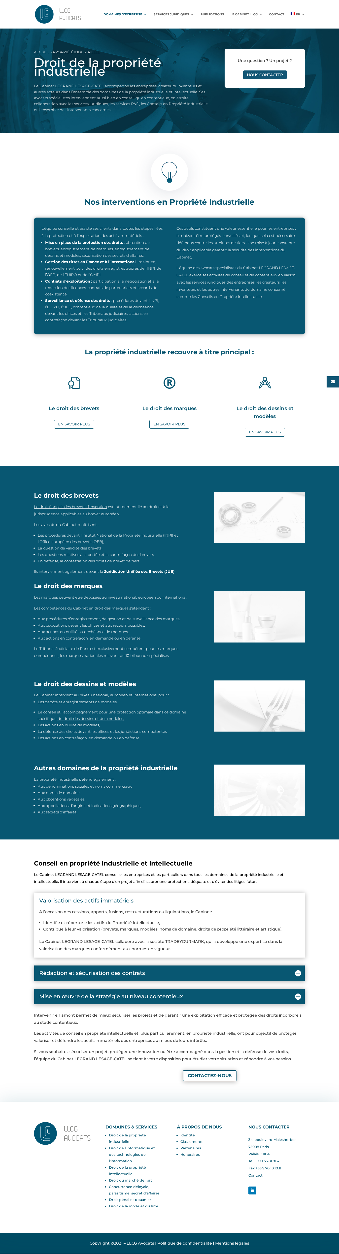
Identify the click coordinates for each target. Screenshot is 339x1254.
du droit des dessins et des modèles (90, 718)
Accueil (41, 52)
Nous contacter (265, 74)
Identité (187, 1135)
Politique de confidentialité (184, 1243)
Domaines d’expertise (122, 14)
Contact (276, 14)
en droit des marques (108, 608)
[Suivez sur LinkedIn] (252, 1190)
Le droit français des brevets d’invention (70, 506)
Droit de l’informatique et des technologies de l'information (132, 1154)
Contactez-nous (210, 1075)
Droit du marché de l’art (130, 1180)
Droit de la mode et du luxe (133, 1206)
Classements (191, 1141)
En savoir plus (74, 424)
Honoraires (190, 1154)
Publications (212, 14)
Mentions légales (232, 1243)
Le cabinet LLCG (244, 14)
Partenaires (190, 1148)
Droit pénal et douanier (130, 1199)
